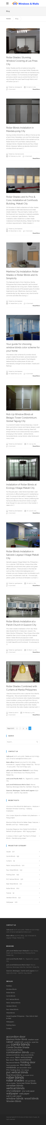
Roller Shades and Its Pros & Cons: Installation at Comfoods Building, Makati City (22, 200)
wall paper (24, 1094)
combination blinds (17, 1052)
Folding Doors (11, 1025)
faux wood (10, 1060)
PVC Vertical (25, 1070)
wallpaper (12, 1093)
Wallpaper (9, 902)
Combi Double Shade (17, 1047)
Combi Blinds (10, 856)
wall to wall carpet (13, 1096)
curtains (32, 1052)
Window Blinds (11, 989)
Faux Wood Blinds (12, 870)
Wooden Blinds (13, 1101)
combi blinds (20, 1044)
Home (8, 18)
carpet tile (27, 1042)
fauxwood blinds (13, 1063)
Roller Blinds (10, 888)
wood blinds (31, 1098)
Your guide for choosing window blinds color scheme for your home (23, 347)
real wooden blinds (28, 1075)
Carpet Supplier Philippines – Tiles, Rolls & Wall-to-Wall (22, 1017)
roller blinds (15, 1077)
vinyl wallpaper (13, 1091)
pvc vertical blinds (17, 1072)
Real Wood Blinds (12, 884)
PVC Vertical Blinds (12, 879)
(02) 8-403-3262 (18, 756)
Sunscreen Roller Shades (26, 1083)
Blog (16, 18)
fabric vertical (10, 1057)
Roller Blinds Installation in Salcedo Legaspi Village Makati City (22, 555)
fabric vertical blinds (23, 1057)
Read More (36, 89)
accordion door (15, 1037)
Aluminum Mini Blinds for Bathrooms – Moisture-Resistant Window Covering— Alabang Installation (22, 809)
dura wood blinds (27, 1055)
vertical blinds (15, 1088)
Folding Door (10, 874)
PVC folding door (13, 1070)
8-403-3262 (11, 767)
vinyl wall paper (28, 1091)
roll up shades (11, 1083)
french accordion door (12, 1065)
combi (8, 1045)
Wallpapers (10, 1022)
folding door (27, 1062)
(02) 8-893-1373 (25, 767)
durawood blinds (13, 1055)
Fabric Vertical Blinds (13, 865)
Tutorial (8, 893)
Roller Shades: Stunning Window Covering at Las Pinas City (22, 61)
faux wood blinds (23, 1060)
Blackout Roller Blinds (16, 1039)
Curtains (9, 861)
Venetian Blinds (11, 897)
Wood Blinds (10, 1013)
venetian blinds (14, 1085)
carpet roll (18, 1042)
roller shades (15, 1080)
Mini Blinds (25, 1065)
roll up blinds (30, 1081)
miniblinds (11, 1067)
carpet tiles (35, 1042)
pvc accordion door (24, 1068)
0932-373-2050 (11, 973)
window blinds (14, 1098)
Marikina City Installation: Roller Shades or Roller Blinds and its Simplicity (22, 275)
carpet (9, 1042)
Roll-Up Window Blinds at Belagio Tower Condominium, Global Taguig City (21, 417)
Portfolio (9, 986)
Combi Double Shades (14, 1050)
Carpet (8, 852)
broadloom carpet (33, 1039)
